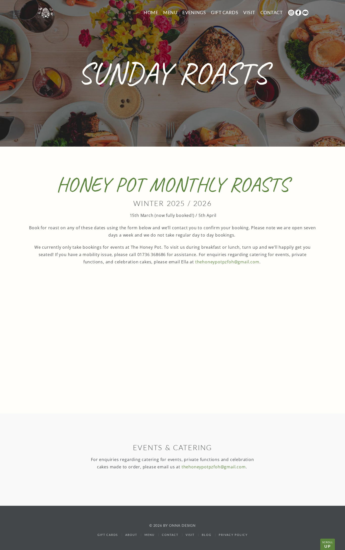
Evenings (194, 12)
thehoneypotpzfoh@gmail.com (227, 262)
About (131, 534)
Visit (249, 12)
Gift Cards (224, 12)
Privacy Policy (233, 534)
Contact (271, 12)
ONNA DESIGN (182, 525)
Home (151, 12)
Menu (170, 12)
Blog (206, 534)
